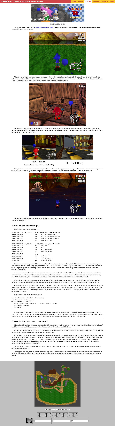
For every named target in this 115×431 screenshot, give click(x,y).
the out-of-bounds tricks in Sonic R (44, 27)
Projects (105, 1)
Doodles (96, 1)
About (80, 1)
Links (112, 1)
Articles (88, 1)
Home (74, 1)
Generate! (66, 409)
